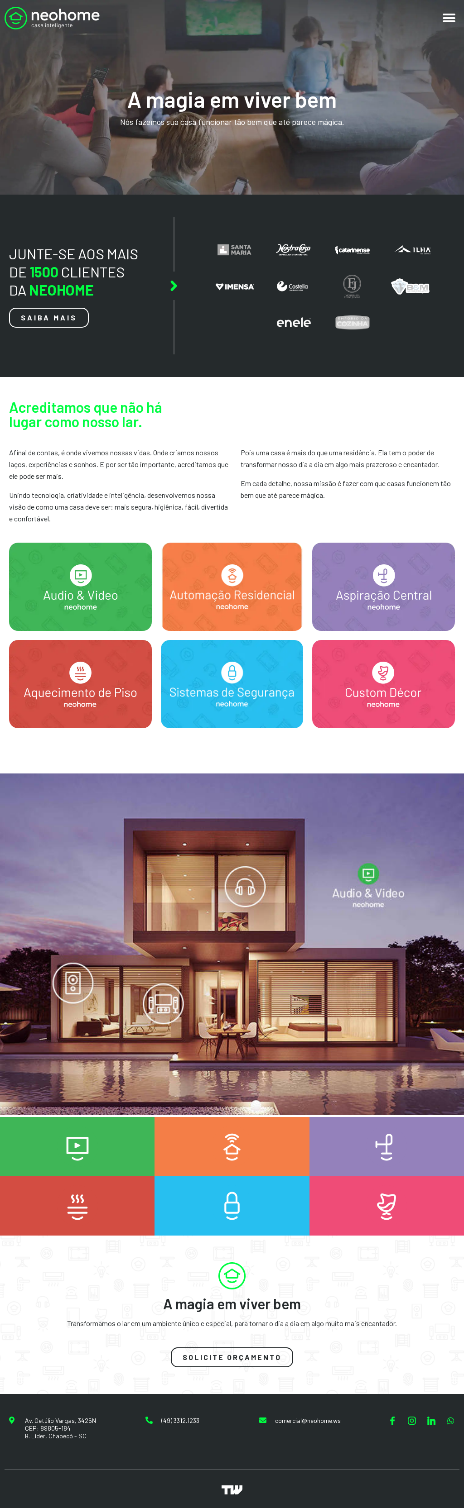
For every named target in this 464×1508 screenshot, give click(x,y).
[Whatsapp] (451, 1421)
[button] (449, 18)
